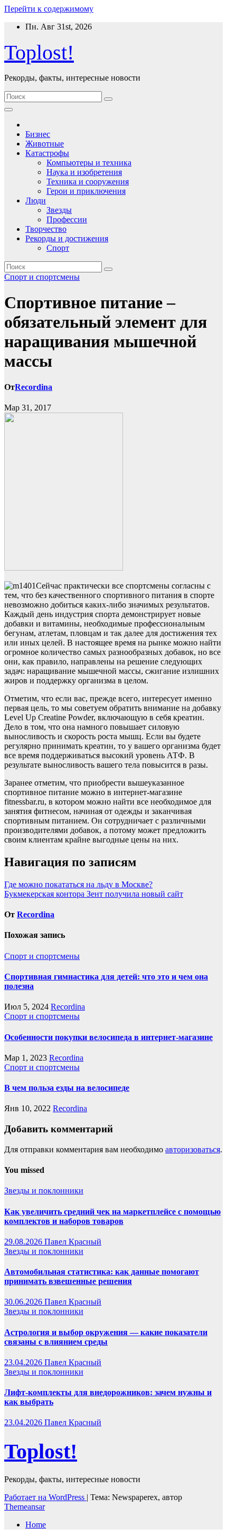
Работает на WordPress (45, 1497)
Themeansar (24, 1506)
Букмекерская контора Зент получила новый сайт (93, 893)
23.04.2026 (24, 1362)
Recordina (33, 387)
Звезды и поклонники (43, 1190)
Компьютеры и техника (88, 162)
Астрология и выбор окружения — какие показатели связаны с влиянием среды (105, 1337)
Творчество (46, 228)
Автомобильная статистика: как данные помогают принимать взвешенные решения (101, 1276)
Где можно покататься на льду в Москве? (78, 884)
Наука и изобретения (84, 172)
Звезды (59, 209)
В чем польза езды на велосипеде (66, 1087)
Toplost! (39, 52)
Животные (44, 143)
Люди (35, 200)
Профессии (66, 219)
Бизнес (37, 134)
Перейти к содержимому (48, 8)
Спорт (57, 247)
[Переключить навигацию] (8, 109)
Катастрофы (47, 153)
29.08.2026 (24, 1241)
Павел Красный (72, 1241)
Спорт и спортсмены (42, 276)
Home (35, 1524)
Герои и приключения (86, 191)
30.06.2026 (24, 1301)
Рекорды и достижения (66, 238)
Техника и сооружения (87, 181)
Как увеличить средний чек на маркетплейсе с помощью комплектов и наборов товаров (112, 1216)
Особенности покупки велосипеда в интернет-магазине (108, 1037)
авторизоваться (192, 1149)
